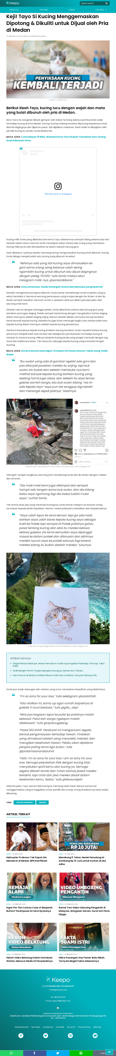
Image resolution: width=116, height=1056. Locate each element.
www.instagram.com (82, 467)
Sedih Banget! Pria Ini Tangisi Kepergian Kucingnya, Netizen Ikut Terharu (48, 670)
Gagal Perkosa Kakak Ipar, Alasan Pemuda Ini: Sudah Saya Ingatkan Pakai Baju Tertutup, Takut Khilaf (59, 664)
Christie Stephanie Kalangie (34, 36)
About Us (71, 1027)
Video (72, 10)
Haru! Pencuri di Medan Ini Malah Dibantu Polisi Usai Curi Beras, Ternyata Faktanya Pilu (55, 675)
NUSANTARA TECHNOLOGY (61, 986)
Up (109, 1052)
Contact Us (48, 1027)
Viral (61, 854)
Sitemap (97, 1027)
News (8, 854)
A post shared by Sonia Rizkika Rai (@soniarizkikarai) (58, 231)
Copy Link (104, 1053)
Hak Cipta (35, 1027)
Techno (44, 10)
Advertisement (21, 1027)
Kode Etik (60, 1027)
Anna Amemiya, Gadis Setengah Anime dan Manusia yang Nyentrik (62, 286)
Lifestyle (14, 10)
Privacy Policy (84, 1027)
